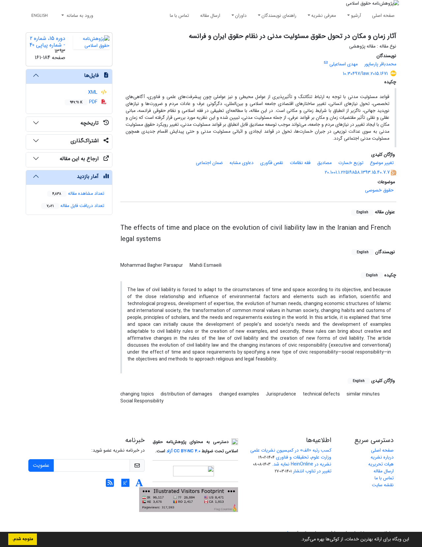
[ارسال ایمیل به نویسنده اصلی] (326, 62)
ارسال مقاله (210, 15)
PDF (84, 102)
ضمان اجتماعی (209, 162)
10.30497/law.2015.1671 (365, 73)
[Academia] (139, 485)
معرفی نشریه (323, 15)
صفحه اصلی (383, 15)
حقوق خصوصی (379, 190)
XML (93, 92)
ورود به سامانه (79, 15)
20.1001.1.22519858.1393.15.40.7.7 (357, 172)
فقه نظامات (300, 162)
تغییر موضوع (382, 162)
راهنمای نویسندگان (278, 15)
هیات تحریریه (381, 464)
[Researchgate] (125, 485)
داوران (241, 15)
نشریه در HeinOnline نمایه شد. (301, 464)
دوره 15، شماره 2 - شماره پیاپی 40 (47, 41)
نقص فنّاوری (271, 162)
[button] (298, 540)
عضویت (41, 465)
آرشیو (356, 15)
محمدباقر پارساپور (380, 64)
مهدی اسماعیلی (343, 64)
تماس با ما (179, 15)
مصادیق (324, 162)
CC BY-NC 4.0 (187, 451)
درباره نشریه (382, 457)
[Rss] (110, 485)
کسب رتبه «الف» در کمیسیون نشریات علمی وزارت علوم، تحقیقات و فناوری (290, 454)
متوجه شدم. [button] (22, 539)
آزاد (169, 451)
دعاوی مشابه (241, 162)
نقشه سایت (383, 485)
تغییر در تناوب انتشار (312, 471)
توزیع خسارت (350, 162)
